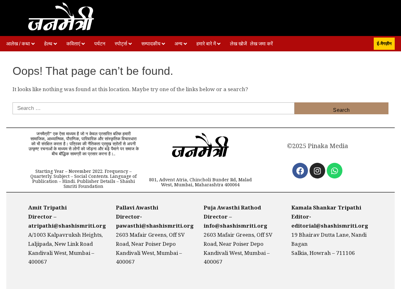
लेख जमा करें (261, 43)
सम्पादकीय (150, 43)
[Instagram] (317, 170)
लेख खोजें (238, 43)
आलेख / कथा (18, 43)
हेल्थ (48, 43)
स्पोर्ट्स (121, 43)
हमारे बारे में (206, 43)
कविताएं (73, 43)
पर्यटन (99, 43)
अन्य (178, 43)
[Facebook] (300, 170)
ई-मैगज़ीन (384, 43)
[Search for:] (153, 108)
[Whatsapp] (334, 170)
